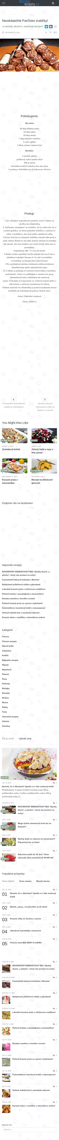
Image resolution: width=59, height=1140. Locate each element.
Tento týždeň (8, 881)
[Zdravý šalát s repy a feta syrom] (44, 435)
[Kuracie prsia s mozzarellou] (14, 465)
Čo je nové (8, 738)
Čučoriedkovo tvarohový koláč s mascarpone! (23, 608)
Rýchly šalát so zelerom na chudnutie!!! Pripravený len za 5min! (36, 840)
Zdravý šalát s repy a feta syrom (42, 451)
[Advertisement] (29, 93)
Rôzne (5, 702)
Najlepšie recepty (10, 660)
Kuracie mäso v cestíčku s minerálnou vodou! (23, 617)
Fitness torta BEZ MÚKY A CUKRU (22, 942)
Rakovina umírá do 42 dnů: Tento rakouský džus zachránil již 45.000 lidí (35, 856)
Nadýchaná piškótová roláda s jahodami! (21, 584)
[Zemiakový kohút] (14, 435)
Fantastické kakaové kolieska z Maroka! (20, 580)
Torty (4, 712)
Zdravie (5, 721)
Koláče (5, 655)
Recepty (18, 27)
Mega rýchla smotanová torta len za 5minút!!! (34, 825)
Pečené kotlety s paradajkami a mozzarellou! (23, 594)
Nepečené (6, 669)
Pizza (4, 679)
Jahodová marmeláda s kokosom (21, 930)
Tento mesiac (25, 881)
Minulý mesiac (43, 881)
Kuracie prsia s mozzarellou (10, 481)
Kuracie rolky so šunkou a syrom (21, 918)
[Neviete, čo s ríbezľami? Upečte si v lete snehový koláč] (29, 764)
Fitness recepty (9, 641)
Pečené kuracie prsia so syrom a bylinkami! (22, 603)
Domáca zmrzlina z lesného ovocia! (18, 598)
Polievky (6, 684)
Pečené (9, 27)
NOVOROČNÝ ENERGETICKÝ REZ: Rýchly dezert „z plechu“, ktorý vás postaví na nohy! (37, 810)
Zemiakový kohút (11, 449)
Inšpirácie (6, 651)
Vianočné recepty (33, 27)
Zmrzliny (6, 726)
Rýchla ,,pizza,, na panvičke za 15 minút (24, 907)
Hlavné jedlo (8, 646)
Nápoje (5, 665)
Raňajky (6, 688)
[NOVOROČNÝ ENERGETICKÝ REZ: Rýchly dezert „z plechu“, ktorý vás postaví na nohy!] (9, 810)
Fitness (5, 636)
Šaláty (5, 707)
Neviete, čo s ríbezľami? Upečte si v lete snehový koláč (28, 786)
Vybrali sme (25, 738)
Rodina (5, 698)
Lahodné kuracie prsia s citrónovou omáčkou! (23, 589)
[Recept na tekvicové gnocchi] (44, 465)
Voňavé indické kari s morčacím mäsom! (21, 613)
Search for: (7, 1125)
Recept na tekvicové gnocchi (42, 481)
